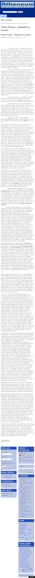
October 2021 (23, 550)
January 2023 (23, 565)
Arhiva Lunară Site (8, 475)
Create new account (7, 462)
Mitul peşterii (23, 502)
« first (25, 535)
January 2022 (23, 555)
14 (30, 537)
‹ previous (24, 569)
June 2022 (22, 562)
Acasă (2, 23)
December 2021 (24, 553)
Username (5, 452)
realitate (22, 496)
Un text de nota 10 (25, 510)
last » (27, 538)
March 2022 (23, 558)
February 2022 (24, 556)
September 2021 (24, 548)
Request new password (8, 463)
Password (5, 457)
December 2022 (24, 563)
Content (8, 23)
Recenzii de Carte (5, 441)
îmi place (22, 499)
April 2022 (22, 560)
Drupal (27, 575)
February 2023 (24, 567)
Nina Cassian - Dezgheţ (25, 533)
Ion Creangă (22, 528)
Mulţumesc (23, 478)
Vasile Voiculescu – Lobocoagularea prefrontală (24, 525)
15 (33, 537)
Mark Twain (22, 532)
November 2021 (24, 551)
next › (27, 570)
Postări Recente (7, 477)
